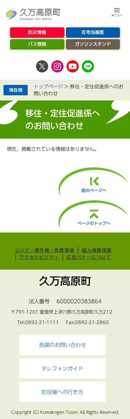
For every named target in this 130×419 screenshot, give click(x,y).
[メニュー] (117, 12)
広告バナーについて (89, 257)
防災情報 (37, 32)
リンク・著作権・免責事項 (45, 250)
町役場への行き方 (62, 392)
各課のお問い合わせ (62, 345)
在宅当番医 (92, 32)
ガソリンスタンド (93, 44)
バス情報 (37, 44)
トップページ (48, 86)
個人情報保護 (97, 250)
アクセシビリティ (39, 257)
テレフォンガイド (62, 368)
